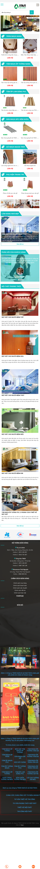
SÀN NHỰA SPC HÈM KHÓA (17, 119)
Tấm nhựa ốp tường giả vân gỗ (10, 82)
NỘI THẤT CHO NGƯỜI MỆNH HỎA (13, 356)
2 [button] (18, 279)
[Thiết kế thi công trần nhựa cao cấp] (10, 46)
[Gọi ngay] (6, 866)
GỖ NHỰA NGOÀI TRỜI (15, 147)
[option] (20, 23)
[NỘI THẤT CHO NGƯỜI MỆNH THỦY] (20, 229)
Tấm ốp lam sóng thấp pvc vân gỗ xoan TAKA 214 (16, 110)
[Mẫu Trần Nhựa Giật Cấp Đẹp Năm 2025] (29, 46)
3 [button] (21, 29)
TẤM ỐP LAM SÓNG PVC (16, 91)
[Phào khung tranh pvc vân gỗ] (29, 184)
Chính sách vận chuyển (20, 588)
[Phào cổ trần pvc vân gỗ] (10, 184)
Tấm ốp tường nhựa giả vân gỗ (30, 82)
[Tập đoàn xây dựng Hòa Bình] (7, 535)
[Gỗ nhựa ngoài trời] (29, 157)
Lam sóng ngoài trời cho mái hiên (11, 165)
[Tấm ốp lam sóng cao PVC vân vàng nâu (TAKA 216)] (29, 101)
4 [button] (21, 279)
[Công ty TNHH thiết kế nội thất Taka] (20, 6)
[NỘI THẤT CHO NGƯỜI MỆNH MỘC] (20, 420)
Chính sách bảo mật (20, 593)
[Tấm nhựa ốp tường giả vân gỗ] (10, 74)
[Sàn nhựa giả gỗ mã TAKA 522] (10, 129)
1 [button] (18, 29)
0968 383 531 (23, 574)
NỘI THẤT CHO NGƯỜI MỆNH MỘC (13, 434)
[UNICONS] (33, 535)
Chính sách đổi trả (20, 590)
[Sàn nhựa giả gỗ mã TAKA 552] (29, 129)
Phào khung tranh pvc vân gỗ (30, 193)
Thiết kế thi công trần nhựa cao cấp (11, 55)
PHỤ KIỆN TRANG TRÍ (15, 174)
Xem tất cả (20, 244)
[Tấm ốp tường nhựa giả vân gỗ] (29, 74)
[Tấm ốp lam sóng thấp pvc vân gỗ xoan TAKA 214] (10, 101)
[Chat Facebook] (20, 866)
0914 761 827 (23, 554)
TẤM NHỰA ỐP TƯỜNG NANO (18, 64)
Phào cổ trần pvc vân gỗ (10, 193)
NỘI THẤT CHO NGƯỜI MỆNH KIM (12, 473)
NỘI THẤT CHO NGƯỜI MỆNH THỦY (13, 395)
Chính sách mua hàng (20, 583)
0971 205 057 (23, 552)
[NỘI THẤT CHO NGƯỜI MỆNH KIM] (20, 459)
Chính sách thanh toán (20, 585)
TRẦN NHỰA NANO (14, 36)
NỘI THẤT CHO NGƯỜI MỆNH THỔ (12, 317)
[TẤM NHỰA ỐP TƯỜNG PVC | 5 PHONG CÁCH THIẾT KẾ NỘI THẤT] (20, 498)
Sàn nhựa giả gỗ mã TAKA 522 (10, 138)
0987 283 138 (23, 565)
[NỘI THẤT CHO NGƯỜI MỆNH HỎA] (20, 342)
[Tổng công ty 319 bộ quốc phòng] (20, 535)
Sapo (22, 825)
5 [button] (22, 279)
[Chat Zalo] (33, 866)
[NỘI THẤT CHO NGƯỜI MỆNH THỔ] (20, 303)
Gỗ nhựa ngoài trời (30, 165)
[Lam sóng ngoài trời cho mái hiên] (10, 157)
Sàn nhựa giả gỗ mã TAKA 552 (30, 138)
